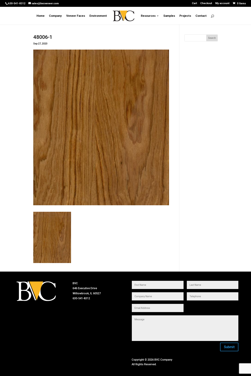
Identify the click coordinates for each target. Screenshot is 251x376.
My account (222, 3)
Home (41, 16)
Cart (194, 3)
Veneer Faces (75, 16)
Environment (98, 16)
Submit (229, 347)
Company (55, 16)
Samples (169, 16)
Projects (185, 16)
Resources (148, 16)
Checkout (206, 3)
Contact (201, 16)
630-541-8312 (16, 3)
